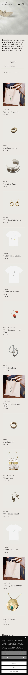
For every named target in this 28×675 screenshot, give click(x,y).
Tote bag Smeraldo (11, 112)
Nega (14, 667)
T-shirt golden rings (12, 256)
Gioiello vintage (9, 327)
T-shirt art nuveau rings (11, 292)
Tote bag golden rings (12, 585)
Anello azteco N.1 (10, 148)
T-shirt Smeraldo (10, 549)
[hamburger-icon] (19, 4)
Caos (5, 181)
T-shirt (6, 253)
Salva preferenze (14, 671)
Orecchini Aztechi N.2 (12, 220)
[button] (26, 637)
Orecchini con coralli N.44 (12, 331)
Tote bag (6, 109)
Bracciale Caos (9, 184)
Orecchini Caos (9, 368)
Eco (4, 621)
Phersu (6, 145)
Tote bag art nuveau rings (11, 405)
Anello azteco (8, 442)
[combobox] (7, 72)
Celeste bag (8, 478)
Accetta (14, 663)
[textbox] (7, 73)
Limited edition (8, 475)
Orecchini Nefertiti (11, 514)
